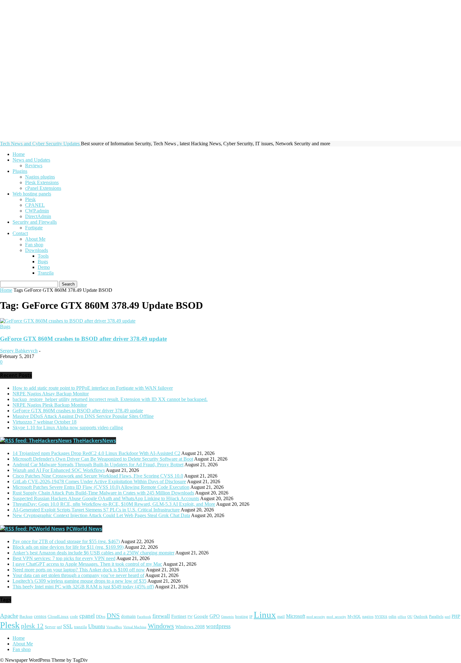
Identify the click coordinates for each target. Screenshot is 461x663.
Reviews (33, 165)
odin (392, 616)
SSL (68, 626)
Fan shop (34, 244)
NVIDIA (381, 616)
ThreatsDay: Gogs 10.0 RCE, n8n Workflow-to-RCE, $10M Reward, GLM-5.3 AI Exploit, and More (114, 504)
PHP (456, 616)
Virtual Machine (134, 627)
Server (50, 627)
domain (128, 616)
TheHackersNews (94, 440)
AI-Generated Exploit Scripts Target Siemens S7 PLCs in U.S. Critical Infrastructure (96, 509)
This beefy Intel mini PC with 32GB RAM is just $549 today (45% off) (83, 586)
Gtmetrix (227, 616)
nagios (368, 616)
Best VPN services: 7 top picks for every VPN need (64, 558)
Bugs (43, 261)
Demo (44, 267)
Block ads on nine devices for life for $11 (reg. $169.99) (68, 547)
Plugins (20, 171)
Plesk (30, 199)
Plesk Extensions (42, 182)
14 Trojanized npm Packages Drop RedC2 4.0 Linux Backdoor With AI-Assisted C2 (96, 453)
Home (19, 154)
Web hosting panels (32, 193)
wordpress (218, 626)
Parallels (436, 616)
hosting (241, 616)
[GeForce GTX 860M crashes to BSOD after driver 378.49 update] (67, 320)
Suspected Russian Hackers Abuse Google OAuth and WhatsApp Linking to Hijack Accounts (106, 498)
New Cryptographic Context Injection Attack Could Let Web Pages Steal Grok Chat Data (101, 515)
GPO (214, 616)
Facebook (144, 616)
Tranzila (46, 272)
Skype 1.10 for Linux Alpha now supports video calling (68, 427)
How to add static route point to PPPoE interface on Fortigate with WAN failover (93, 388)
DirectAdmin (38, 216)
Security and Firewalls (35, 222)
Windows (161, 626)
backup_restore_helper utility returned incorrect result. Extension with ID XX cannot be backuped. (110, 399)
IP (250, 616)
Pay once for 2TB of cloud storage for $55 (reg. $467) (66, 541)
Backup (26, 616)
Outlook (421, 616)
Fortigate (34, 227)
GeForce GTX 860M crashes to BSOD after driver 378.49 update (83, 338)
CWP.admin (37, 210)
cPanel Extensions (43, 188)
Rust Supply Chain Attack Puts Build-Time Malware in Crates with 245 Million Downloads (103, 492)
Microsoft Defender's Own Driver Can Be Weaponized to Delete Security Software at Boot (103, 459)
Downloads (36, 250)
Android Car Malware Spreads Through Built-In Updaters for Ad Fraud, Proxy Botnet (98, 464)
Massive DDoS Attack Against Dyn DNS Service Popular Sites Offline (83, 416)
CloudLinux (58, 616)
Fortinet (178, 616)
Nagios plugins (40, 176)
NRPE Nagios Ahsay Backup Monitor (51, 393)
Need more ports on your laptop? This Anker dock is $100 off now (79, 569)
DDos (100, 616)
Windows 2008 (190, 626)
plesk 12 (32, 626)
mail (281, 616)
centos (40, 616)
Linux (265, 615)
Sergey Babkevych (19, 350)
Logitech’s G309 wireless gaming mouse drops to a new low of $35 (79, 581)
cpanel (87, 615)
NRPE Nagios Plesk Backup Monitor (50, 405)
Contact (20, 233)
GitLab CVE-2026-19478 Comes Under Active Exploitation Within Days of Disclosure (99, 481)
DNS (113, 615)
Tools (43, 256)
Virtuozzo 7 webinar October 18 (45, 422)
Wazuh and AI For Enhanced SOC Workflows (59, 470)
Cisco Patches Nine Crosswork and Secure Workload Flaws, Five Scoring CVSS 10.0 (98, 476)
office (402, 616)
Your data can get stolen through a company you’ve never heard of (78, 575)
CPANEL (35, 205)
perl (447, 616)
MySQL (354, 616)
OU (409, 616)
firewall (161, 616)
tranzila (80, 627)
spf (59, 627)
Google (201, 616)
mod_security (336, 616)
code (74, 616)
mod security (315, 616)
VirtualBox (114, 627)
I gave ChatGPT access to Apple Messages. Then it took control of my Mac (87, 564)
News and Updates (31, 160)
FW (190, 616)
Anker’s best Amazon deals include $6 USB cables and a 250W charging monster (93, 552)
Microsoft (295, 616)
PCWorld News (84, 528)
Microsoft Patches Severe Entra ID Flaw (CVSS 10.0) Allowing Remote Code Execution (101, 487)
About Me (35, 239)
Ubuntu (96, 626)
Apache (9, 616)
